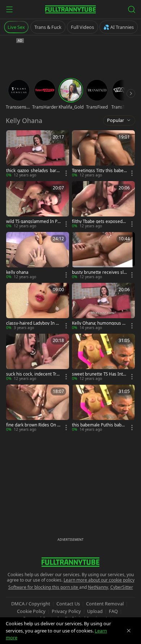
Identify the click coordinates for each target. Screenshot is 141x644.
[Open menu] (9, 9)
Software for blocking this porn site (43, 587)
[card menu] (66, 173)
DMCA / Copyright (30, 603)
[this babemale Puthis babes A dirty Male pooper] (103, 409)
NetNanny (98, 587)
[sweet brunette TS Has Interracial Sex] (103, 358)
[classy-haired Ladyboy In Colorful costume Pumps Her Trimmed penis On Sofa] (37, 307)
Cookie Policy (31, 611)
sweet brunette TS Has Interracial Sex (98, 374)
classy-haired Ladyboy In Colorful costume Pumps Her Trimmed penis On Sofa (33, 323)
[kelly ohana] (37, 256)
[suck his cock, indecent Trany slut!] (37, 358)
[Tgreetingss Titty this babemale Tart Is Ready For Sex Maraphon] (103, 154)
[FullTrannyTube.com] (70, 9)
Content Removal (105, 603)
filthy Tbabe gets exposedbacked (98, 221)
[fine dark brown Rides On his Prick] (37, 409)
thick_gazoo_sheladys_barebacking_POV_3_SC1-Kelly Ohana (33, 170)
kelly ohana (17, 272)
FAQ (113, 611)
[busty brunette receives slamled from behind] (103, 256)
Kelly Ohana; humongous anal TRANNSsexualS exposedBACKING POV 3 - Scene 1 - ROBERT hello (99, 323)
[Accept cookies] (128, 630)
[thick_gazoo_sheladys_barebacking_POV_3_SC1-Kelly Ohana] (37, 154)
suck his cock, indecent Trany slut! (33, 374)
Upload (95, 611)
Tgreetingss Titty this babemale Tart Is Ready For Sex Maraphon (98, 170)
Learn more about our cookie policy (99, 580)
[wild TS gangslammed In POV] (37, 205)
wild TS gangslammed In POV (33, 221)
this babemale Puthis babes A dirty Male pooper (99, 425)
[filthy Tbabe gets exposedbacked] (103, 205)
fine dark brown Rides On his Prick (33, 425)
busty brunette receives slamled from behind (99, 272)
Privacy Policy (66, 611)
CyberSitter (121, 587)
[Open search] (131, 9)
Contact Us (68, 603)
